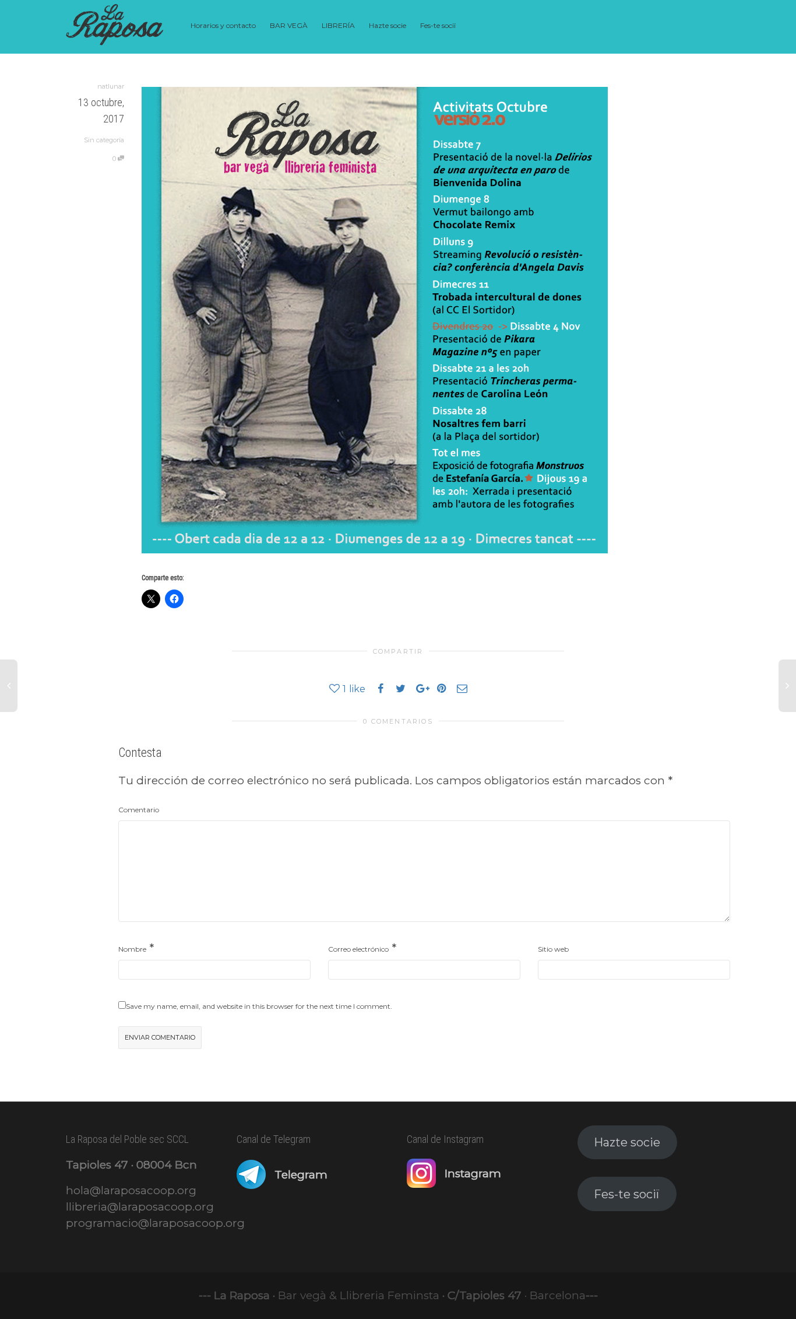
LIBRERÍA (338, 25)
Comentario (138, 809)
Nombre (132, 949)
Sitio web (553, 949)
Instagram (473, 1173)
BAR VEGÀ (289, 25)
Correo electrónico (358, 949)
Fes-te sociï (438, 25)
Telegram (300, 1174)
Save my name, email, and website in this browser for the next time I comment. (259, 1006)
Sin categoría (104, 140)
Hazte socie (387, 25)
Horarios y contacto (223, 25)
